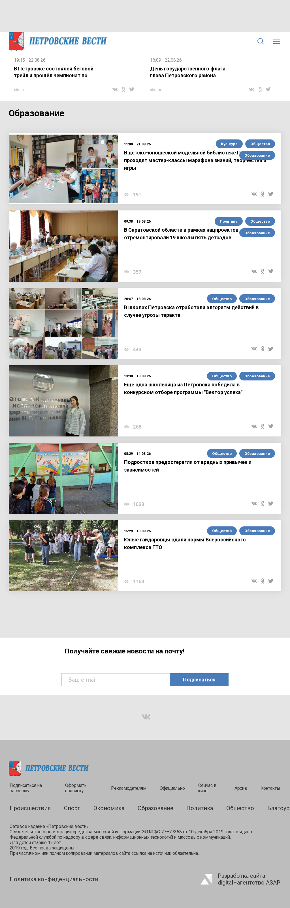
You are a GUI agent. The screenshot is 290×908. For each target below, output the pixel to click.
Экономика (108, 808)
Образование (257, 155)
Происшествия (30, 808)
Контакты (270, 788)
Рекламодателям (128, 788)
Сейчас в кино (207, 788)
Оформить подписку (76, 788)
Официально (172, 788)
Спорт (72, 808)
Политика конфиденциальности (54, 879)
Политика (229, 221)
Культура (229, 143)
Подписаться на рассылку (26, 788)
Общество (260, 143)
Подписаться (199, 680)
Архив (240, 788)
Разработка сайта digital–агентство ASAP (249, 879)
